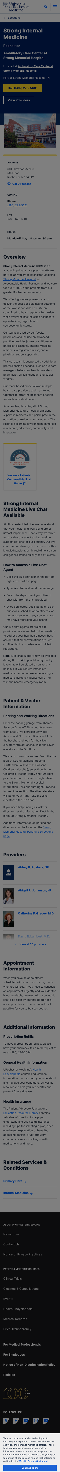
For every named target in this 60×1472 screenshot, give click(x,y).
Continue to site (30, 1467)
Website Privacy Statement (33, 1461)
